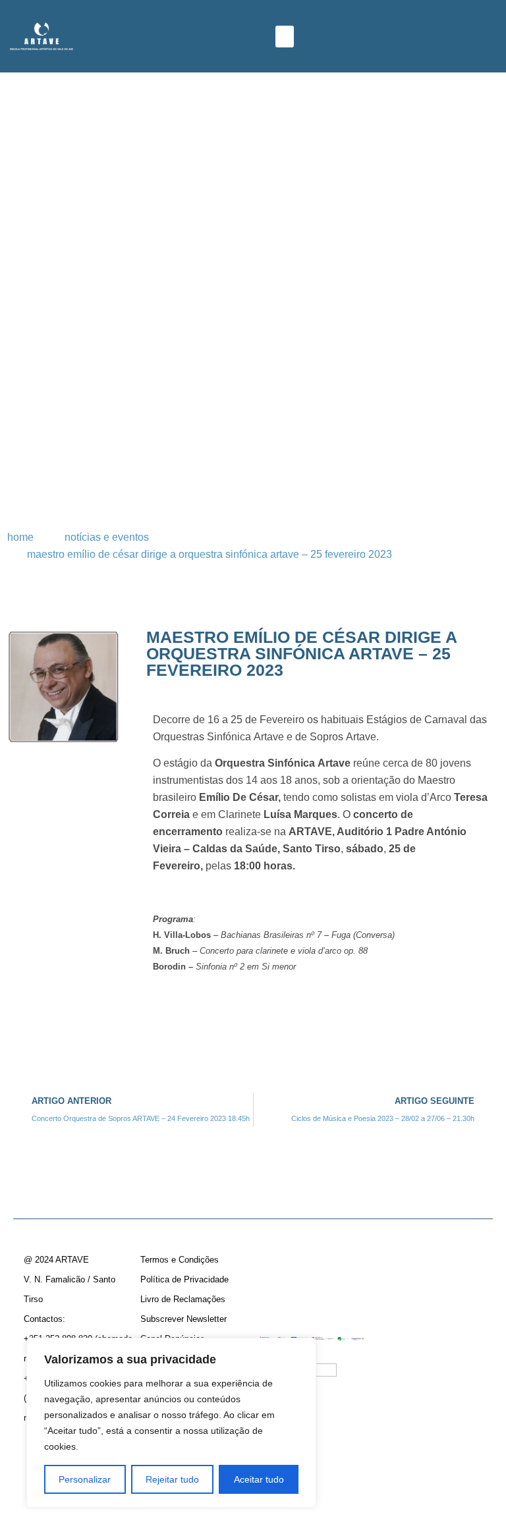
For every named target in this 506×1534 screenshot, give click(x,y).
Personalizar (85, 1479)
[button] (284, 36)
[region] (171, 1423)
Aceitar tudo (259, 1479)
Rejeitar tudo (172, 1479)
